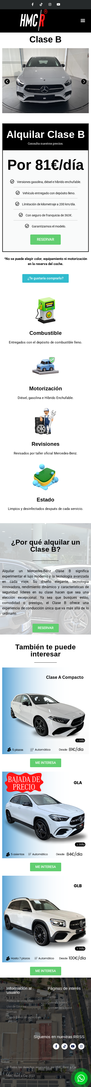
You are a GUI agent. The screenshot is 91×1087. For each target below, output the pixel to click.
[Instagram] (50, 4)
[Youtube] (58, 4)
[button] (83, 20)
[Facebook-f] (32, 4)
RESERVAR (45, 239)
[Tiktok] (41, 4)
